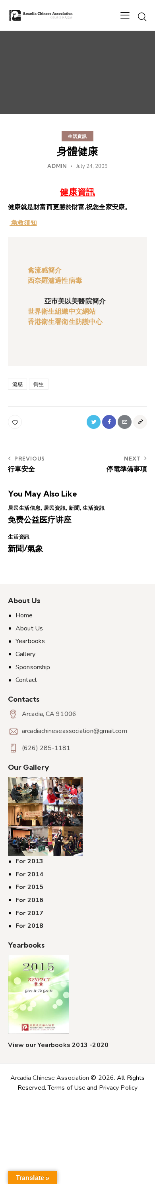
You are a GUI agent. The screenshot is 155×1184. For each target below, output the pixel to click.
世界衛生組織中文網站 (62, 311)
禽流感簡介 (45, 270)
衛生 (38, 384)
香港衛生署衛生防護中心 (65, 321)
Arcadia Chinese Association (49, 1078)
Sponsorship (32, 667)
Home (24, 615)
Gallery (25, 654)
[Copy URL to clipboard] (140, 422)
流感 (17, 384)
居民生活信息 (24, 507)
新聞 (74, 507)
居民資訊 (55, 507)
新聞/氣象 (25, 548)
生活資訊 (77, 136)
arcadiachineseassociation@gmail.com (74, 731)
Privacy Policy (118, 1087)
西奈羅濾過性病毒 (55, 280)
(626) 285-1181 (46, 748)
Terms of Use (66, 1087)
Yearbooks (30, 641)
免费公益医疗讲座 (40, 519)
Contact (26, 680)
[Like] (15, 422)
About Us (29, 628)
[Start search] (142, 16)
